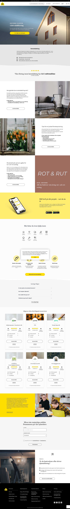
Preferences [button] (38, 254)
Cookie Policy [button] (43, 253)
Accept (35, 257)
